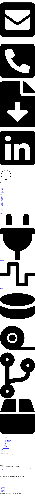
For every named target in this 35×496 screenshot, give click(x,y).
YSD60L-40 (5, 439)
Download (2, 199)
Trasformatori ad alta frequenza (6, 448)
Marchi (2, 197)
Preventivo (2, 192)
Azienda (2, 188)
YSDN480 (5, 443)
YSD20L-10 (5, 437)
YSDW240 (5, 446)
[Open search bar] (0, 181)
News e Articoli (3, 488)
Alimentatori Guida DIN (5, 436)
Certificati (2, 189)
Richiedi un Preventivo (3, 487)
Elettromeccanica (3, 450)
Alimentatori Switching (5, 447)
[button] (17, 194)
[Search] (0, 182)
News (2, 200)
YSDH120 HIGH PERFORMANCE (8, 440)
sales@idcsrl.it (1, 40)
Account (2, 191)
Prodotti (2, 196)
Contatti (2, 190)
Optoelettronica (3, 451)
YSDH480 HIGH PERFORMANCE (8, 441)
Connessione (2, 449)
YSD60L (5, 438)
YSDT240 (5, 444)
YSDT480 (5, 445)
